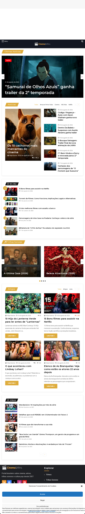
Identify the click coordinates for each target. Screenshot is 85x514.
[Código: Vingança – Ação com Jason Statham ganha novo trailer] (50, 113)
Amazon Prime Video (46, 104)
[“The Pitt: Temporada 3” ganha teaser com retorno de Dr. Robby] (43, 77)
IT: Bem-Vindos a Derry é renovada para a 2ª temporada (68, 155)
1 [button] (40, 281)
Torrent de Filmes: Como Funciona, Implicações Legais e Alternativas (47, 199)
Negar (42, 500)
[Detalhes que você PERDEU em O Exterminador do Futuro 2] (11, 418)
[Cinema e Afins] (42, 44)
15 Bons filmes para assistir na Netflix (34, 189)
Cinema (57, 104)
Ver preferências (42, 506)
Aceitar (42, 494)
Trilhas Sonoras (14, 242)
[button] (82, 486)
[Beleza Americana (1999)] (63, 261)
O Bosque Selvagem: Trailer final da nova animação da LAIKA (67, 143)
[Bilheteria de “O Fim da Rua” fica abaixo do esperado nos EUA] (11, 231)
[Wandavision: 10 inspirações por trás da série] (11, 408)
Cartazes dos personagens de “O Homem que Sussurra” (68, 168)
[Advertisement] (42, 24)
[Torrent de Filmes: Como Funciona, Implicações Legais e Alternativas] (11, 201)
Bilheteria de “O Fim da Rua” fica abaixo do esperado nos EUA (44, 228)
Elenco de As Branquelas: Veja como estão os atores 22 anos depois (61, 369)
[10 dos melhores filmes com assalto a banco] (11, 211)
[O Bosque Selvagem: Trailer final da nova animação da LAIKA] (50, 141)
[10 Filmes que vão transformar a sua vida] (11, 427)
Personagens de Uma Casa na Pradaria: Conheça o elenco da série (46, 218)
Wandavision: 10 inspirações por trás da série (37, 405)
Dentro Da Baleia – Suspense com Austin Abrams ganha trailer (68, 130)
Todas (36, 104)
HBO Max (10, 60)
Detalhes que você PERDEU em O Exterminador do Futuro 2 (43, 415)
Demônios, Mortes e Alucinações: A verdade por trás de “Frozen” (45, 444)
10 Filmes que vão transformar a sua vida (35, 425)
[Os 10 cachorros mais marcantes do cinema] (23, 135)
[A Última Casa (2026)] (21, 261)
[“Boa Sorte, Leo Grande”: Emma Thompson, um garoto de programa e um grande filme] (11, 437)
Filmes (48, 475)
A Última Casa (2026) (16, 273)
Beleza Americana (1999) (60, 273)
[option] (43, 77)
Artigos (11, 289)
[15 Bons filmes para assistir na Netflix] (11, 192)
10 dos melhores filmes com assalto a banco (37, 208)
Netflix (70, 104)
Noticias (12, 104)
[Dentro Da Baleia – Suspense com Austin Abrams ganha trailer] (50, 128)
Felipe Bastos (13, 155)
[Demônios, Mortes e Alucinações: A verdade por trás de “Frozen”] (11, 447)
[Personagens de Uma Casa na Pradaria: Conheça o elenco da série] (11, 221)
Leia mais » (12, 336)
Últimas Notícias (12, 51)
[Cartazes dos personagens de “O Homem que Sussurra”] (50, 166)
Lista (70, 289)
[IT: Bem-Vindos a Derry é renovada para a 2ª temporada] (50, 153)
